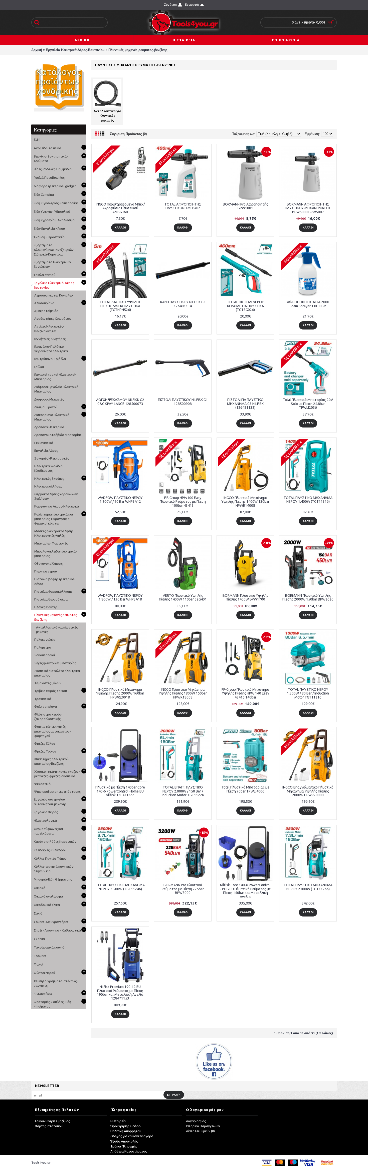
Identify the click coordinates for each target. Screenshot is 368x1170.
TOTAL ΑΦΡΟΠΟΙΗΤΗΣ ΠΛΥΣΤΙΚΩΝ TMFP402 (182, 206)
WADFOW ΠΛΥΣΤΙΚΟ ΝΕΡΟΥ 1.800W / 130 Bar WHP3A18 (120, 597)
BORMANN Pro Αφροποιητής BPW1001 (245, 206)
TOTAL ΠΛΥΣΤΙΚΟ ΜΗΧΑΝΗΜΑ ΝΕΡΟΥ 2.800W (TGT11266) (308, 887)
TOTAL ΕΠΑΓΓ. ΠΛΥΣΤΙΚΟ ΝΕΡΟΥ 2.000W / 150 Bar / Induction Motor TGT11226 (183, 791)
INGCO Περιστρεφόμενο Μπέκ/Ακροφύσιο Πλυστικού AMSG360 (120, 208)
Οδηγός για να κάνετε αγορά (131, 1136)
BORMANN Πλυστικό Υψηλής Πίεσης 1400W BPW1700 (245, 597)
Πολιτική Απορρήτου (125, 1131)
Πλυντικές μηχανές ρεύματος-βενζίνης (137, 50)
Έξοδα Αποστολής (124, 1141)
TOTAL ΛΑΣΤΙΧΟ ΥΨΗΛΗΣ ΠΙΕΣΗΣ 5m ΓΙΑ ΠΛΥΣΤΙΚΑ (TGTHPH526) (120, 306)
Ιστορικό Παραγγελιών (203, 1126)
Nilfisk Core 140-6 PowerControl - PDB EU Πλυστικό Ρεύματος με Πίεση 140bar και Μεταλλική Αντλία (245, 890)
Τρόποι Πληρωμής (123, 1146)
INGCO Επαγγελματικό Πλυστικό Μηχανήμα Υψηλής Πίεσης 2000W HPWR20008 (307, 791)
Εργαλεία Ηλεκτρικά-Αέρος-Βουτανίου (75, 50)
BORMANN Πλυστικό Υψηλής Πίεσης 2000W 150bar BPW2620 (307, 597)
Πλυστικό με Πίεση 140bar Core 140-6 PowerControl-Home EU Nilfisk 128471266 (120, 791)
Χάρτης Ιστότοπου (49, 1126)
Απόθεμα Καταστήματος (128, 1151)
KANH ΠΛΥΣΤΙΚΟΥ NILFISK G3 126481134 (183, 304)
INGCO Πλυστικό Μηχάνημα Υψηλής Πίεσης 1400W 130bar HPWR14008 (245, 502)
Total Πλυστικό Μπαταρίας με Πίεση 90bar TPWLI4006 (245, 789)
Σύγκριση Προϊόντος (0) (128, 134)
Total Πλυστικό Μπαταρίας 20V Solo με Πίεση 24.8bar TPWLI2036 (308, 404)
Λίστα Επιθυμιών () (200, 1131)
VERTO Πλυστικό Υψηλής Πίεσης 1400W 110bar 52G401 (183, 597)
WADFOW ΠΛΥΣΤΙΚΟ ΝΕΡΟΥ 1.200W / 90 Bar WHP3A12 (120, 500)
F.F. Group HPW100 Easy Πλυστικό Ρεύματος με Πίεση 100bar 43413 (183, 502)
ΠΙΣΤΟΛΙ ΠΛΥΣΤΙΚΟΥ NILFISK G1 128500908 (183, 402)
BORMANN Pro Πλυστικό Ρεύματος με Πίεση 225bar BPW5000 (183, 889)
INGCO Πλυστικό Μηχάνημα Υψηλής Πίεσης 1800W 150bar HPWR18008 (183, 693)
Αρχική (36, 50)
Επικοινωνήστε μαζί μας (52, 1121)
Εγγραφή (173, 1094)
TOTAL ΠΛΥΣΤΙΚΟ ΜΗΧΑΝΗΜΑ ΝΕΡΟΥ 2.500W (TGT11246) (120, 887)
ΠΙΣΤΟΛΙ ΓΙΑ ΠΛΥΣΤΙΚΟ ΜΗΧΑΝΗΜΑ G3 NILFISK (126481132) (245, 404)
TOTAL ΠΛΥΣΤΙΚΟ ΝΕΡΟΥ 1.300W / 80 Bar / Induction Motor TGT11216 (308, 693)
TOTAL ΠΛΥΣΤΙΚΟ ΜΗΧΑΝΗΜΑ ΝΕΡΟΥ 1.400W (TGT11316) (308, 500)
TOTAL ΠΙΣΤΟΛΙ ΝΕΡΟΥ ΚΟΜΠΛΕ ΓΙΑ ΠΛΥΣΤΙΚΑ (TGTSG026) (245, 306)
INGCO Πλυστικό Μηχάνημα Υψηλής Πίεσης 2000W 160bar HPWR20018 (120, 693)
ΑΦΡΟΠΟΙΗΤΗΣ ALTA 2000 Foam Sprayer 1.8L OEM (308, 304)
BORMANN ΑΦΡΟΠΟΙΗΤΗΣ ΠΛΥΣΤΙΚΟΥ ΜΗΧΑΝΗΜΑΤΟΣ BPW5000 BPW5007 (308, 208)
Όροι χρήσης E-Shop (125, 1126)
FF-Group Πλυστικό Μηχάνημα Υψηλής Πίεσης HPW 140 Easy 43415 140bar (245, 693)
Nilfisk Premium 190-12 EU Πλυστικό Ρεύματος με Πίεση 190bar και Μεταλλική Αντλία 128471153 (120, 992)
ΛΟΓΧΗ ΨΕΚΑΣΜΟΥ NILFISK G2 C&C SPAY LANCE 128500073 (120, 402)
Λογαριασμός (196, 1121)
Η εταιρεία (118, 1121)
